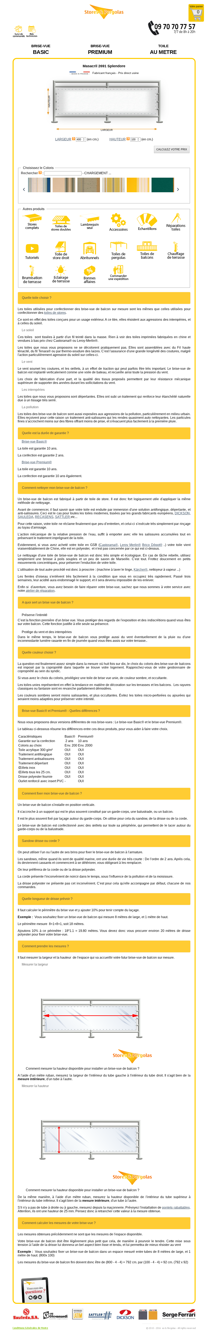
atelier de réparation (40, 590)
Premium (100, 49)
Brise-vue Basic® (34, 441)
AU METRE (163, 49)
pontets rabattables (176, 1207)
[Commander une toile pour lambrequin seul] (89, 222)
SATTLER (63, 517)
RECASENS (44, 517)
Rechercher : (32, 173)
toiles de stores (55, 312)
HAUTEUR (117, 139)
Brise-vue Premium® (37, 462)
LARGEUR (63, 139)
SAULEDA (25, 517)
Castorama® (109, 545)
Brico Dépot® (152, 545)
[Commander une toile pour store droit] (61, 251)
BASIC (40, 49)
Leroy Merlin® (130, 545)
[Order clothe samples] (147, 227)
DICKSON (182, 513)
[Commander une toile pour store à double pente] (61, 222)
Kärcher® (140, 569)
